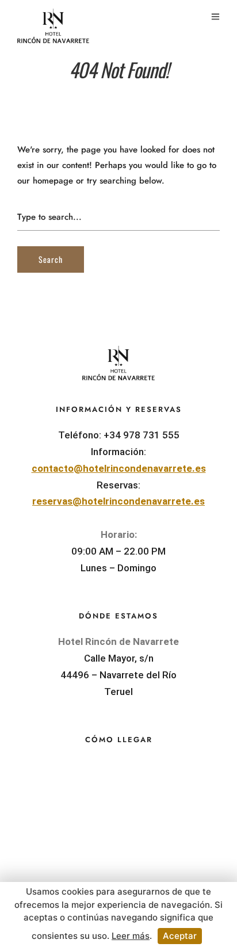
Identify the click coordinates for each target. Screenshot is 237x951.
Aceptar (180, 935)
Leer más (131, 935)
